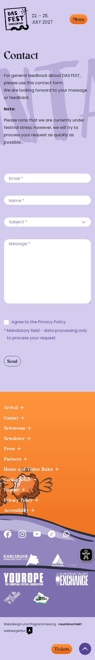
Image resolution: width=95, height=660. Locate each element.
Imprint (12, 489)
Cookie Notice (18, 479)
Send (12, 361)
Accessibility (17, 510)
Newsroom (15, 428)
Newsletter (15, 438)
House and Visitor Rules (29, 469)
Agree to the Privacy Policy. (38, 322)
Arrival (12, 407)
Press (10, 448)
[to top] (85, 649)
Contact (12, 417)
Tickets (61, 649)
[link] (7, 534)
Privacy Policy (19, 500)
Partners (13, 459)
